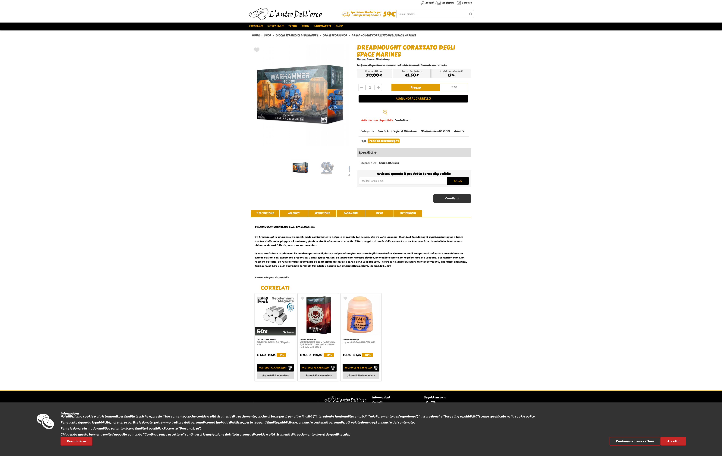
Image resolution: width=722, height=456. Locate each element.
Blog (305, 26)
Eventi (292, 26)
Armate (459, 131)
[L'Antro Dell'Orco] (304, 14)
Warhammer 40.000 (435, 131)
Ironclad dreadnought (384, 141)
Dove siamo (275, 26)
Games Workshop (378, 59)
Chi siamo (256, 26)
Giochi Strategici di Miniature (397, 131)
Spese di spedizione (372, 65)
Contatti (377, 402)
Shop (339, 26)
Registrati (448, 3)
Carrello (467, 3)
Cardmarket (322, 26)
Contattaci (401, 120)
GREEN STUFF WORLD (266, 339)
